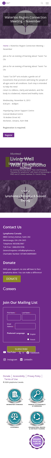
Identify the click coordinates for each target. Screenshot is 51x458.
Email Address (10, 325)
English (33, 334)
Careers (9, 288)
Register (9, 135)
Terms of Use (11, 379)
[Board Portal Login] (37, 454)
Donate (11, 279)
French (32, 340)
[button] (47, 3)
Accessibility (19, 376)
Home (5, 45)
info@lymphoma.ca (26, 250)
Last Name (26, 313)
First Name (11, 313)
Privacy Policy (34, 376)
